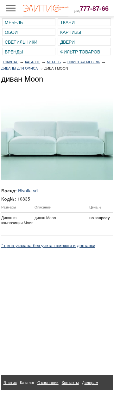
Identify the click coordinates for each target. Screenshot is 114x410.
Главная (10, 61)
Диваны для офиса (19, 68)
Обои (11, 32)
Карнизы (70, 32)
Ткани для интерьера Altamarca (31, 397)
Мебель (14, 22)
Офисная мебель (83, 61)
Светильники (21, 42)
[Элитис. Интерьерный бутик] (45, 8)
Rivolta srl (28, 190)
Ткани (67, 22)
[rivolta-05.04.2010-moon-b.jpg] (57, 132)
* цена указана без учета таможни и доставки (48, 245)
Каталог (32, 61)
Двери (67, 42)
